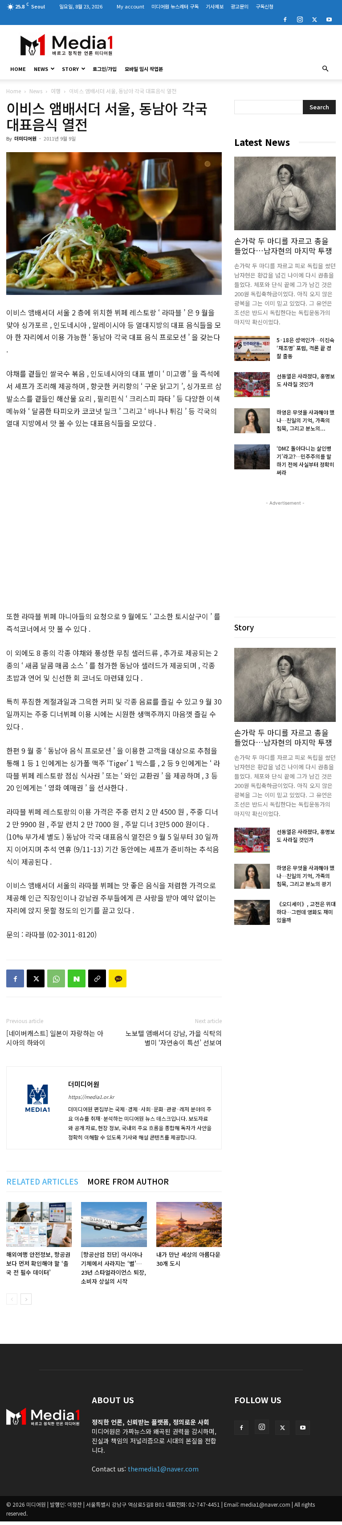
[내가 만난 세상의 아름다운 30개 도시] (189, 1224)
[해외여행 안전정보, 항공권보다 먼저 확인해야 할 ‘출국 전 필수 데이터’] (39, 1224)
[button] (325, 68)
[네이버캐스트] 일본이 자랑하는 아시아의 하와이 (54, 1037)
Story (70, 68)
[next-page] (26, 1299)
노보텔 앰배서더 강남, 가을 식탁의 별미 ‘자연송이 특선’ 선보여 (174, 1037)
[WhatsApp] (56, 978)
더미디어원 (25, 138)
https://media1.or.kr (91, 1096)
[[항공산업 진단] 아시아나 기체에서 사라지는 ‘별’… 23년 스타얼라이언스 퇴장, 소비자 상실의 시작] (114, 1224)
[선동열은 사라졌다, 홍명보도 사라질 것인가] (252, 384)
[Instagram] (299, 18)
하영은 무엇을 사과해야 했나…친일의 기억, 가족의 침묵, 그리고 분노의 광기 (305, 875)
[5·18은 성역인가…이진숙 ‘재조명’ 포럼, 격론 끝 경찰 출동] (252, 348)
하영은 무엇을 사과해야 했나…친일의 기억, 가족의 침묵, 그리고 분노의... (305, 420)
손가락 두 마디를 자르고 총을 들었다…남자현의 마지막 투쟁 (283, 245)
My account (130, 6)
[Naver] (77, 978)
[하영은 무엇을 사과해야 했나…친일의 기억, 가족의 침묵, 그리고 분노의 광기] (252, 420)
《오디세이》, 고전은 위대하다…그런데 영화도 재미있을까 (306, 912)
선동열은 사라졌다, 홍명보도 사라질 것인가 (306, 380)
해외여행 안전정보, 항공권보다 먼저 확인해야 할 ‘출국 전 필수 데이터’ (38, 1263)
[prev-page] (11, 1299)
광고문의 (239, 6)
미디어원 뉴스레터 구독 (175, 6)
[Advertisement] (231, 44)
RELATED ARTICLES (42, 1181)
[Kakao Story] (117, 978)
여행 (56, 91)
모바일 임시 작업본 (144, 68)
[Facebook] (285, 18)
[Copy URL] (97, 978)
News (41, 68)
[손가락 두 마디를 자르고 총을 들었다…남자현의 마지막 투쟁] (285, 193)
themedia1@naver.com (163, 1468)
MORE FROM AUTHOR (128, 1181)
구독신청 (264, 6)
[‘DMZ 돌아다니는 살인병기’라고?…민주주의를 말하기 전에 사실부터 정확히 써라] (252, 456)
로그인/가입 (105, 68)
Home (13, 91)
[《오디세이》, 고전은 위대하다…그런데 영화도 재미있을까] (252, 912)
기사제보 (215, 6)
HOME (18, 68)
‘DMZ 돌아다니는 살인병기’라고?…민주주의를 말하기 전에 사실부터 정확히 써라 (305, 460)
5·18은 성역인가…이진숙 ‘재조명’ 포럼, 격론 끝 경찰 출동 (305, 348)
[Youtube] (329, 18)
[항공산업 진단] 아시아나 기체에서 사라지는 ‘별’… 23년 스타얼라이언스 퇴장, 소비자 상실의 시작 (113, 1267)
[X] (314, 18)
